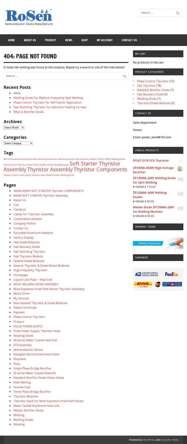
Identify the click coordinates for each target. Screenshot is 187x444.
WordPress (149, 439)
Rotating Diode (23, 335)
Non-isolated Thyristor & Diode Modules (40, 303)
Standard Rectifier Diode (153, 90)
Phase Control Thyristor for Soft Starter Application (48, 102)
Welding (19, 415)
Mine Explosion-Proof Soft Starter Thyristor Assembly (49, 289)
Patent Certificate (25, 307)
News (68, 40)
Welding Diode (67, 175)
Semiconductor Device (28, 350)
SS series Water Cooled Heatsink (35, 373)
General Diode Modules (29, 261)
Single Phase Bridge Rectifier (32, 368)
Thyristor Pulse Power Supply (17, 175)
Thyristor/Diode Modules (154, 103)
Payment (19, 312)
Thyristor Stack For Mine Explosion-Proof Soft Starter (49, 401)
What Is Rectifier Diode (29, 112)
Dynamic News (169, 439)
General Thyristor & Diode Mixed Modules (41, 265)
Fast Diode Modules (27, 242)
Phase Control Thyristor (15, 165)
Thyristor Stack (38, 175)
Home (11, 40)
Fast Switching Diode (43, 159)
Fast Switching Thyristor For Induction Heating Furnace (50, 107)
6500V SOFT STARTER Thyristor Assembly (41, 195)
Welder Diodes (53, 175)
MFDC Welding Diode (115, 159)
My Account (105, 40)
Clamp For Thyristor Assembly (34, 214)
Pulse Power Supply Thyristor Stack (37, 331)
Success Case (22, 387)
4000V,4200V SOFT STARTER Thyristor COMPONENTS (49, 191)
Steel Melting (22, 382)
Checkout (20, 209)
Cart (16, 205)
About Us (30, 40)
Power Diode (32, 165)
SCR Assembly (23, 345)
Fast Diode (9, 159)
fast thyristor (82, 159)
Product (50, 40)
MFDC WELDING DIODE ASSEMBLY (36, 284)
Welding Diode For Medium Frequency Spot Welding (48, 98)
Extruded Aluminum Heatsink (33, 233)
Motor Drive (22, 293)
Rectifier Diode (46, 165)
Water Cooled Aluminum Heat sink (36, 406)
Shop (84, 40)
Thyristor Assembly (50, 169)
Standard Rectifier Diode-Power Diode (39, 377)
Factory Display (24, 237)
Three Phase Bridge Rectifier (32, 391)
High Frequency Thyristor (30, 270)
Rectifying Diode (61, 165)
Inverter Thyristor (97, 159)
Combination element (28, 219)
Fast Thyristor (146, 85)
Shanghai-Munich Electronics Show (36, 354)
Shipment (20, 359)
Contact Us (129, 40)
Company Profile (25, 223)
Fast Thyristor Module (28, 256)
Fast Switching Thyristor (65, 159)
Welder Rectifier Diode (28, 410)
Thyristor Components (100, 169)
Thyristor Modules (26, 396)
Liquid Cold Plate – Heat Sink (33, 279)
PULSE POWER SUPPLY (28, 326)
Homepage (21, 275)
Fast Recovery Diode (23, 159)
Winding (19, 424)
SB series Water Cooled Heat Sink (35, 340)
